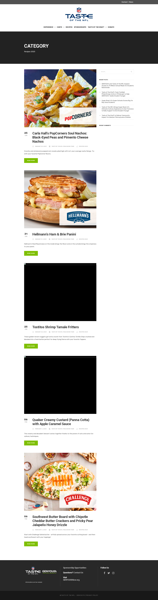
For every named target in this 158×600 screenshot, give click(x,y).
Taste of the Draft (96, 27)
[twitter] (109, 573)
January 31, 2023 (41, 239)
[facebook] (104, 573)
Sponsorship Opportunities (74, 568)
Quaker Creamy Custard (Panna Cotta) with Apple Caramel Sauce (60, 422)
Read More (31, 160)
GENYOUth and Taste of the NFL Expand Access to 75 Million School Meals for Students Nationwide (118, 85)
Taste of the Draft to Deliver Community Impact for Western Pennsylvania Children (116, 116)
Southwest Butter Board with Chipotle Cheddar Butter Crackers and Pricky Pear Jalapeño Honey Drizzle (62, 521)
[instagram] (113, 573)
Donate (111, 27)
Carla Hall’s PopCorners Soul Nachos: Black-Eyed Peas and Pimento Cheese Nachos (60, 137)
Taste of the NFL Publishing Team (63, 146)
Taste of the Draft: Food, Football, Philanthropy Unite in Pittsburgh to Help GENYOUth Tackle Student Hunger (115, 94)
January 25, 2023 (41, 146)
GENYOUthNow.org (71, 580)
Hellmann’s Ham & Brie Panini (54, 234)
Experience (48, 27)
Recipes (69, 27)
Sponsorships (80, 27)
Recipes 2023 (83, 146)
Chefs (59, 27)
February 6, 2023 (41, 428)
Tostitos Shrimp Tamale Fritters (55, 327)
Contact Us (78, 572)
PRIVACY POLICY (92, 595)
